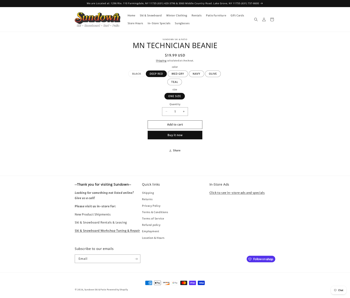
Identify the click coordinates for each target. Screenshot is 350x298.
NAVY (196, 73)
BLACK (138, 74)
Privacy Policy (151, 205)
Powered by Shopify (117, 289)
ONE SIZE (174, 96)
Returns (147, 199)
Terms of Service (153, 218)
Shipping (161, 60)
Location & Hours (153, 238)
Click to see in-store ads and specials (237, 193)
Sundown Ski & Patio (95, 289)
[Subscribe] (136, 259)
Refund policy (151, 225)
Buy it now (175, 135)
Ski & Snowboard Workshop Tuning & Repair (107, 231)
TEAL (174, 82)
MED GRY (178, 73)
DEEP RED (156, 73)
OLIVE (213, 73)
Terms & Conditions (155, 212)
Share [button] (177, 150)
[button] (256, 19)
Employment (150, 231)
